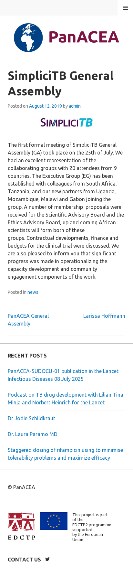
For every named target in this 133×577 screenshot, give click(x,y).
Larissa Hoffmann (104, 316)
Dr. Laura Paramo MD (32, 434)
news (32, 292)
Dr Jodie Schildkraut (31, 418)
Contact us (24, 559)
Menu (125, 8)
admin (75, 106)
